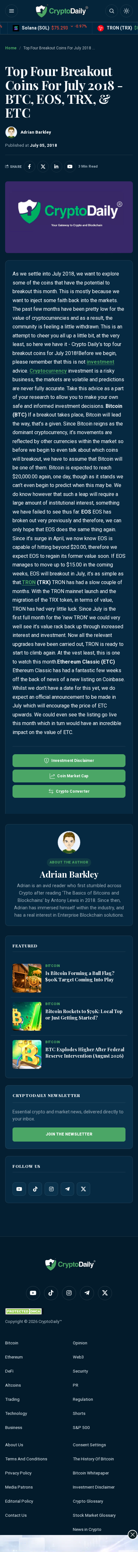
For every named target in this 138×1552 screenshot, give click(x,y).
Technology (16, 1413)
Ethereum (14, 1357)
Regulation (83, 1399)
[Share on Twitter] (43, 166)
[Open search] (111, 10)
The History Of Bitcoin (93, 1459)
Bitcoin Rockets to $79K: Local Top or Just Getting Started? (84, 1014)
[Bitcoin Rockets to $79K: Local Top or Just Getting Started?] (27, 1016)
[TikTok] (35, 1189)
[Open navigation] (11, 10)
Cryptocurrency (48, 371)
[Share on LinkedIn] (56, 166)
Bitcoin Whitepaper (91, 1473)
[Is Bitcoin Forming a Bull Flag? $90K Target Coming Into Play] (27, 978)
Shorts (79, 1413)
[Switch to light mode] (126, 10)
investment (100, 362)
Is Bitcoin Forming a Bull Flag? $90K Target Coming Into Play (80, 976)
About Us (14, 1444)
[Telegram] (67, 1189)
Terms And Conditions (26, 1459)
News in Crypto (87, 1529)
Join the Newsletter (69, 1134)
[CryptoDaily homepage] (62, 11)
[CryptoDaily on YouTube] (70, 166)
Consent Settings (89, 1444)
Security (80, 1371)
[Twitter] (83, 1189)
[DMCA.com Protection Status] (24, 1311)
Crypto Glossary (88, 1501)
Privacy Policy (18, 1473)
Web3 (78, 1357)
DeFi (9, 1371)
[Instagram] (51, 1189)
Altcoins (13, 1385)
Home (11, 48)
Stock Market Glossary (94, 1515)
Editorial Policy (19, 1501)
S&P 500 (81, 1427)
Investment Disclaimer (94, 1487)
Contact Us (16, 1515)
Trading (12, 1399)
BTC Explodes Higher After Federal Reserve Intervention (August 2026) (84, 1052)
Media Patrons (19, 1487)
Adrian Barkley (69, 874)
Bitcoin (11, 1343)
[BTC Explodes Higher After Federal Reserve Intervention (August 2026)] (27, 1054)
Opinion (80, 1343)
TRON (29, 582)
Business (13, 1427)
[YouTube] (19, 1189)
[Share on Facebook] (29, 166)
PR (75, 1385)
